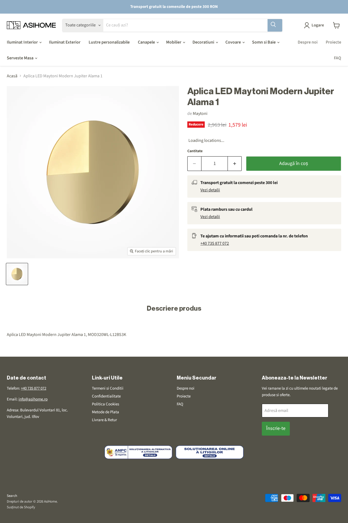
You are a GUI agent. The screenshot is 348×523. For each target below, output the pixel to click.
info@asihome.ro (33, 399)
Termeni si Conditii (107, 388)
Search (12, 495)
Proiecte (333, 42)
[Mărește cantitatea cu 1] (235, 163)
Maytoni (200, 114)
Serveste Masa (20, 58)
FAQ (337, 58)
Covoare (233, 42)
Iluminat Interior (23, 42)
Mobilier (174, 42)
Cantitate (195, 151)
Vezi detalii (210, 190)
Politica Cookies (105, 404)
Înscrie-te (275, 428)
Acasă (12, 76)
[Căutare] (275, 25)
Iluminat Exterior (64, 42)
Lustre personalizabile (109, 42)
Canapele (147, 42)
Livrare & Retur (104, 420)
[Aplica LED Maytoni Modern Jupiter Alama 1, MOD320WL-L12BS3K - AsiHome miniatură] (17, 274)
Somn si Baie (264, 42)
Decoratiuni (203, 42)
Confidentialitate (106, 396)
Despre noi (308, 42)
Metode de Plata (105, 412)
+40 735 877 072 (214, 243)
